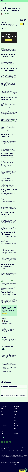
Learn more (13, 341)
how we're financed (17, 462)
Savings (15, 408)
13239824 (11, 465)
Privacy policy (16, 431)
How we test (16, 430)
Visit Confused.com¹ (9, 39)
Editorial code (16, 428)
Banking (15, 417)
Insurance (15, 416)
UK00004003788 (3, 448)
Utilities (15, 420)
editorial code (10, 372)
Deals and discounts (4, 425)
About (2, 411)
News (1, 430)
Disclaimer (16, 427)
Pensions (15, 411)
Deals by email (22, 470)
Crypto (15, 414)
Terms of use (16, 433)
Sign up (22, 23)
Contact (2, 416)
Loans (15, 419)
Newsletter (2, 431)
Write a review (4, 313)
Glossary (2, 427)
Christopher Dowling (6, 13)
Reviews (2, 433)
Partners (2, 414)
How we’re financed (4, 428)
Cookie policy (16, 425)
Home (2, 408)
